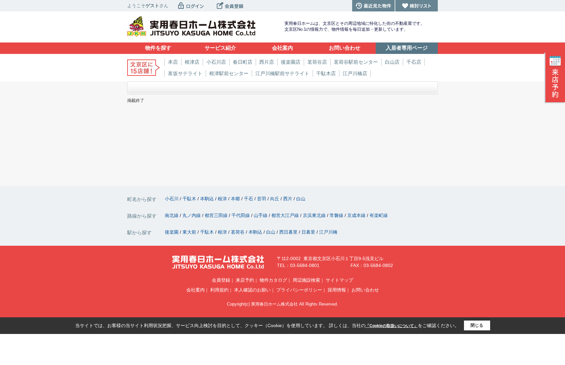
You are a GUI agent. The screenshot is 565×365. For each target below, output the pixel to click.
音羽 (262, 198)
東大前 (189, 232)
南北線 (172, 215)
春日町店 (242, 62)
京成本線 (357, 215)
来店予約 (245, 280)
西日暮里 (289, 232)
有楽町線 (378, 215)
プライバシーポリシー (299, 289)
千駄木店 (326, 73)
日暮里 (309, 232)
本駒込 (207, 198)
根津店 (192, 62)
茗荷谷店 (317, 62)
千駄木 (189, 198)
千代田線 (241, 215)
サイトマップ (339, 280)
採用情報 (337, 289)
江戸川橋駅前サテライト (282, 73)
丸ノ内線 (192, 215)
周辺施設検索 (306, 280)
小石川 (172, 198)
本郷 (236, 198)
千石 (249, 198)
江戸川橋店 (355, 73)
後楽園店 (290, 62)
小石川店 (216, 62)
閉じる (477, 325)
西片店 (266, 62)
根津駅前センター (228, 73)
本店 (173, 62)
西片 (288, 198)
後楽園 (172, 232)
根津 (223, 198)
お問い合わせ (365, 289)
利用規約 (219, 289)
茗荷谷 (238, 232)
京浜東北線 (315, 215)
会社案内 (195, 289)
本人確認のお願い (252, 289)
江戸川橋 (328, 232)
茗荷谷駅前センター (356, 62)
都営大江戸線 (285, 215)
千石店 (413, 62)
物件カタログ (273, 280)
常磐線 (337, 215)
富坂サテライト (185, 73)
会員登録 (221, 280)
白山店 (392, 62)
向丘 (275, 198)
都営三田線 (217, 215)
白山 (300, 198)
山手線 (261, 215)
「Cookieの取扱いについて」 (392, 326)
